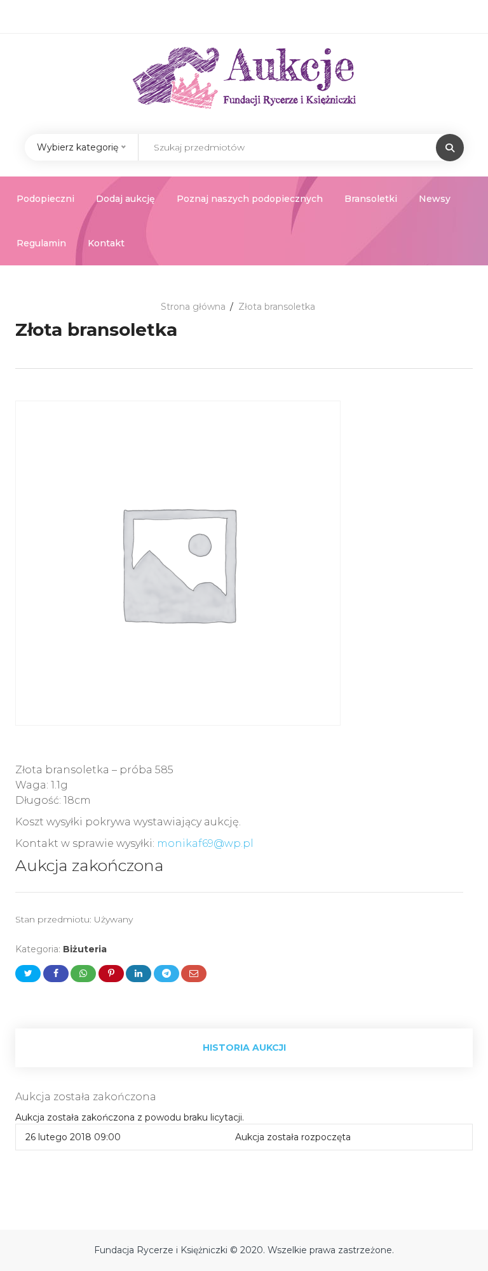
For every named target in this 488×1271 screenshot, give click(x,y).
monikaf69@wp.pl (205, 843)
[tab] (244, 1047)
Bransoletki (370, 198)
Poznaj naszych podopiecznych (250, 198)
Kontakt (106, 243)
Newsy (435, 198)
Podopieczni (45, 198)
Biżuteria (85, 949)
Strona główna (193, 306)
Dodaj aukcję (125, 198)
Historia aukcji (244, 1047)
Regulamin (41, 243)
